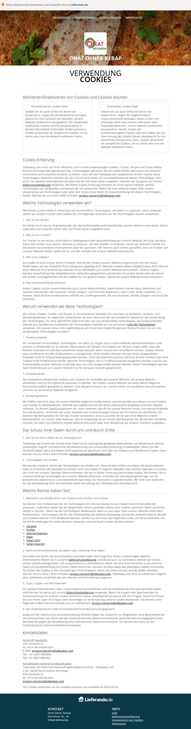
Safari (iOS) (33, 540)
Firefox (30, 530)
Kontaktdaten (110, 18)
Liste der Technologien (141, 324)
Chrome (31, 526)
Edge (29, 537)
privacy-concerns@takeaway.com (99, 195)
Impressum (134, 18)
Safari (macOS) (35, 544)
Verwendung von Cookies (127, 720)
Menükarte (61, 18)
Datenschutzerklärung (37, 185)
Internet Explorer (37, 533)
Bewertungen (84, 18)
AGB (114, 713)
